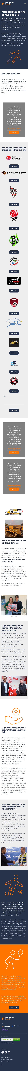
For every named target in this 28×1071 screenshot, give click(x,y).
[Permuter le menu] (25, 3)
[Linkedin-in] (6, 1052)
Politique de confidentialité (7, 1059)
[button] (3, 605)
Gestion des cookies (5, 1057)
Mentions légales (5, 1061)
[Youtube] (9, 1052)
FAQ (2, 1064)
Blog (2, 1066)
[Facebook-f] (2, 1052)
